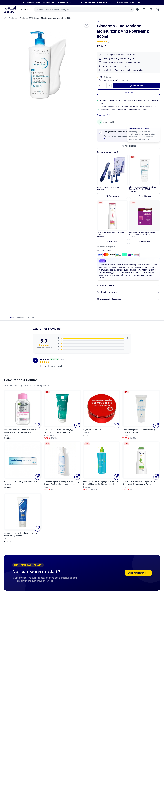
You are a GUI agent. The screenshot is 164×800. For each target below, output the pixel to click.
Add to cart (114, 196)
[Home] (5, 18)
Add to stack (130, 146)
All (24, 9)
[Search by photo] (131, 9)
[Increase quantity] (109, 85)
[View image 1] (47, 63)
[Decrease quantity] (99, 85)
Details (106, 139)
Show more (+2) (103, 115)
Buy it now (128, 92)
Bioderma (13, 18)
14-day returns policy (106, 246)
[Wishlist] (150, 9)
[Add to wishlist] (86, 25)
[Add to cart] (37, 425)
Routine (31, 317)
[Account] (144, 9)
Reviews (20, 317)
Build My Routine (137, 572)
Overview (10, 317)
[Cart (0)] (157, 9)
